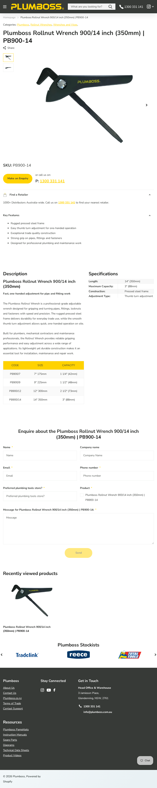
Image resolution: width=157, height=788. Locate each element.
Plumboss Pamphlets (16, 729)
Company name (89, 447)
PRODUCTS (5, 6)
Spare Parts (10, 740)
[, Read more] (150, 6)
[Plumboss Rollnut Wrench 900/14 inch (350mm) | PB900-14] (32, 600)
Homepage (9, 17)
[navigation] (8, 57)
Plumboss (23, 25)
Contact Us (9, 693)
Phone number (90, 467)
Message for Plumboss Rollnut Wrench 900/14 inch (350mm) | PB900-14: (49, 510)
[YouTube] (49, 690)
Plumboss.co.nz (12, 698)
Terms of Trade (12, 703)
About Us (9, 688)
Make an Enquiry (17, 178)
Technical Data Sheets (16, 750)
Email (7, 467)
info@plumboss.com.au (97, 712)
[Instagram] (42, 690)
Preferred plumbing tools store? (24, 488)
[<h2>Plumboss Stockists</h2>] (27, 654)
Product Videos (12, 755)
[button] (146, 105)
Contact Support (13, 708)
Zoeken (110, 6)
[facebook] (54, 690)
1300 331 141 (52, 181)
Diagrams (8, 745)
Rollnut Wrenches (41, 25)
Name (8, 447)
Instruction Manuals (15, 735)
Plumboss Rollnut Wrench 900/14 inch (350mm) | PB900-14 (115, 497)
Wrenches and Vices (65, 25)
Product (86, 488)
